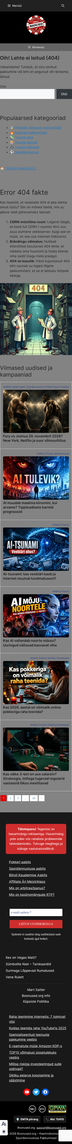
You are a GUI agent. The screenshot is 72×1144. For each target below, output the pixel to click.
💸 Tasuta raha (21, 137)
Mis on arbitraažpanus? (27, 888)
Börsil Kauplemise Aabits (28, 875)
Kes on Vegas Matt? (21, 957)
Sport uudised (61, 386)
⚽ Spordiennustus (24, 152)
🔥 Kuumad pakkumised (28, 132)
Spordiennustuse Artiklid (39, 386)
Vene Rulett (15, 977)
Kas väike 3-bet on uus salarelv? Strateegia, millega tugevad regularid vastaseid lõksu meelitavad (34, 778)
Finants (49, 453)
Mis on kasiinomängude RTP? (32, 895)
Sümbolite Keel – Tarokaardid (28, 964)
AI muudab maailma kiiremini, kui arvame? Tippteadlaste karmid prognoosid (30, 507)
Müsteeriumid (61, 453)
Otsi (3, 86)
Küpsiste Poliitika (36, 1001)
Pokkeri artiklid (47, 658)
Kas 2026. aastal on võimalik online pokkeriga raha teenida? (32, 709)
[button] (63, 6)
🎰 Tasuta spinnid (23, 142)
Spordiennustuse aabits (27, 868)
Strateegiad (62, 658)
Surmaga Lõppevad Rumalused (30, 971)
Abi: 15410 (55, 1119)
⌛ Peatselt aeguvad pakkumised (35, 127)
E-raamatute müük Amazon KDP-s (35, 1046)
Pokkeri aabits (20, 862)
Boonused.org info (36, 996)
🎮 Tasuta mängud (24, 147)
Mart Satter (36, 990)
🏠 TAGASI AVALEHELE (18, 168)
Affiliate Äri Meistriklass (27, 882)
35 (33, 798)
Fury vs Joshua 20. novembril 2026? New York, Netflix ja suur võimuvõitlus (34, 438)
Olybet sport (18, 386)
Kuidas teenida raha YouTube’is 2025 (37, 1028)
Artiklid (7, 386)
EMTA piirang (27, 1119)
